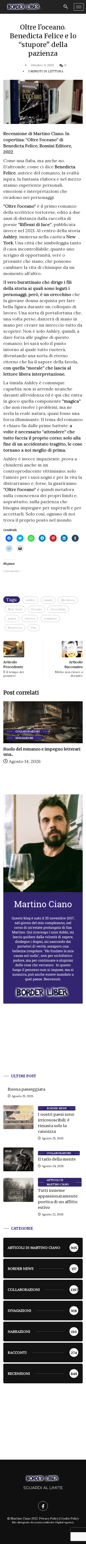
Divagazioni (24, 738)
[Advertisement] (43, 1044)
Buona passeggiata (26, 1089)
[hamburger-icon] (79, 6)
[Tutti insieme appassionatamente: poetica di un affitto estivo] (18, 1190)
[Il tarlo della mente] (18, 1159)
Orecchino (58, 609)
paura (12, 618)
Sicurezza (15, 628)
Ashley (30, 600)
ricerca (30, 618)
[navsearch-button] (66, 6)
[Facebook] (43, 1506)
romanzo (50, 618)
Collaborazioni (27, 731)
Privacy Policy (48, 1518)
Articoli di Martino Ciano (58, 1182)
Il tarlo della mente (57, 1159)
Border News (57, 1108)
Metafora (68, 600)
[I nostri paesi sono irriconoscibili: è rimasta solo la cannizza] (18, 1117)
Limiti (48, 600)
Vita (33, 628)
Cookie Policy (69, 1518)
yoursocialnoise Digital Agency (54, 1522)
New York (15, 609)
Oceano (36, 609)
